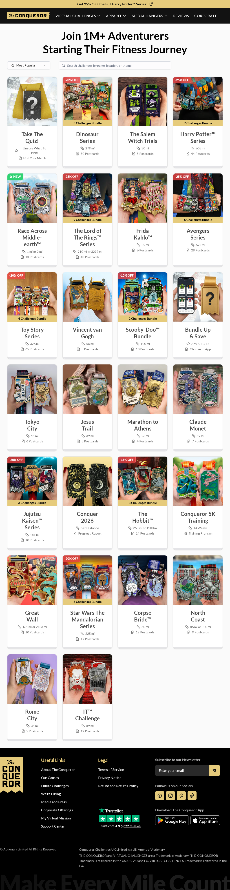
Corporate (205, 15)
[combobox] (28, 65)
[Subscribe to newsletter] (214, 770)
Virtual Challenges (75, 15)
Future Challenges (55, 785)
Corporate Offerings (57, 810)
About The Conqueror (58, 769)
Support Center (53, 826)
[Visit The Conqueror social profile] (159, 795)
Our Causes (50, 777)
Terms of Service (111, 769)
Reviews (181, 15)
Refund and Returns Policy (118, 785)
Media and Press (54, 802)
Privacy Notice (109, 777)
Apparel (114, 15)
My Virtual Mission (56, 818)
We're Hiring (51, 794)
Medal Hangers (147, 15)
